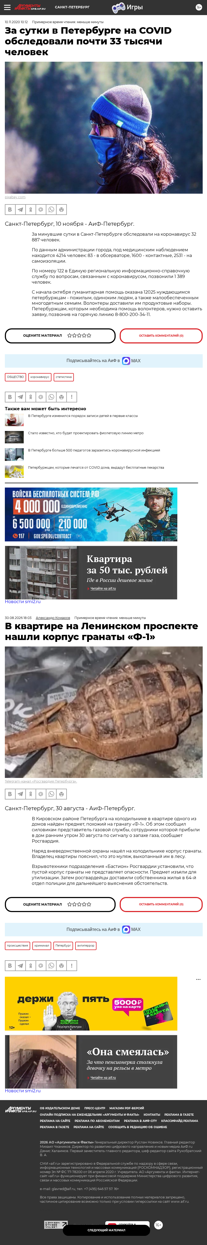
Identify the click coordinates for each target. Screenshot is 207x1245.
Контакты (152, 1115)
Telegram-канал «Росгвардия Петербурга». (41, 781)
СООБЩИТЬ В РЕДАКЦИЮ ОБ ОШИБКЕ (137, 1127)
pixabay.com (15, 197)
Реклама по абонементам (97, 1121)
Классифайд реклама (179, 1121)
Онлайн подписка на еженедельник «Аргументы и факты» (89, 1115)
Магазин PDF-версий (126, 1108)
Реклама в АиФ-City (140, 1121)
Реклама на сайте (55, 1121)
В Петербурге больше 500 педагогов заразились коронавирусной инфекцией (94, 450)
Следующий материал (106, 1230)
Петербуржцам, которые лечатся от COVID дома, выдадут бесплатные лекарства (96, 467)
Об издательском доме (60, 1108)
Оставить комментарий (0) (161, 336)
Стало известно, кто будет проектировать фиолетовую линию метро (86, 433)
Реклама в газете (179, 1115)
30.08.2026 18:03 (18, 618)
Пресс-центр (94, 1108)
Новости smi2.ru (23, 601)
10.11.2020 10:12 (16, 22)
